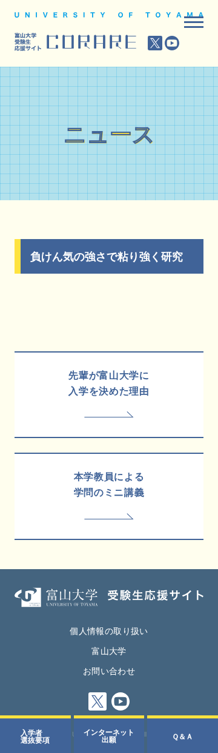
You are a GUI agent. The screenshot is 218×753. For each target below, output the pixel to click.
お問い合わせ (109, 670)
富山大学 (108, 650)
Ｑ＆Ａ (182, 736)
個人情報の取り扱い (109, 630)
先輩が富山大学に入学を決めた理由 (108, 382)
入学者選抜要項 (35, 736)
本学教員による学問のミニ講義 (109, 484)
